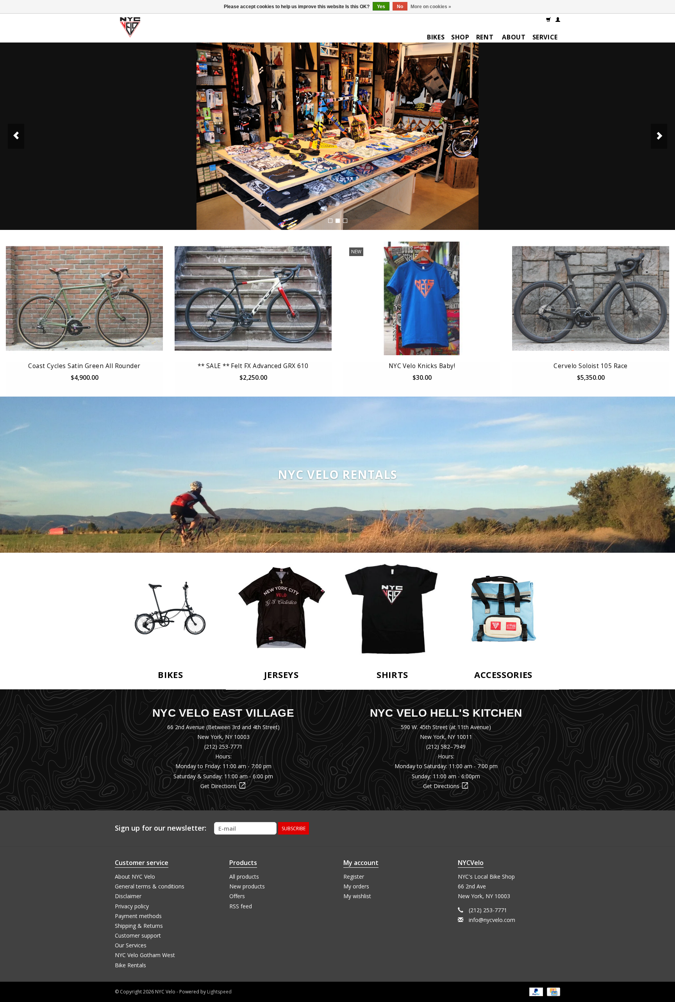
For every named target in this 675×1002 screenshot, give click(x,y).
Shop (460, 37)
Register (353, 876)
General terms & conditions (149, 886)
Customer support (138, 935)
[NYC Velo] (130, 29)
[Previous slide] (16, 136)
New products (247, 886)
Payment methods (138, 916)
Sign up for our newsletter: (160, 828)
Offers (237, 896)
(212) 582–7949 (446, 746)
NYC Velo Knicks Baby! (422, 366)
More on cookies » (431, 6)
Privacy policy (132, 906)
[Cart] (548, 19)
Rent (485, 37)
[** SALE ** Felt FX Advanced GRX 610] (253, 298)
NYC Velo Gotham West (145, 955)
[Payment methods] (535, 991)
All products (244, 876)
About (513, 37)
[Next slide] (659, 136)
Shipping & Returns (139, 925)
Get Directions (223, 786)
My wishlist (357, 896)
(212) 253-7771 (223, 746)
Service (545, 37)
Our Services (130, 945)
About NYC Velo (135, 876)
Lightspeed (219, 991)
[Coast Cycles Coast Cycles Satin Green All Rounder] (84, 298)
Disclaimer (128, 896)
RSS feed (240, 906)
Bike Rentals (130, 965)
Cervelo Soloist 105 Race (590, 366)
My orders (356, 886)
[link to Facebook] (540, 828)
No (400, 6)
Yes (381, 6)
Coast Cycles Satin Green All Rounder (84, 366)
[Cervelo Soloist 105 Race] (590, 298)
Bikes (436, 37)
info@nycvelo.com (492, 920)
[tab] (330, 221)
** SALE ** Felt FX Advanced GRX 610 (253, 366)
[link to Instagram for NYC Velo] (554, 828)
